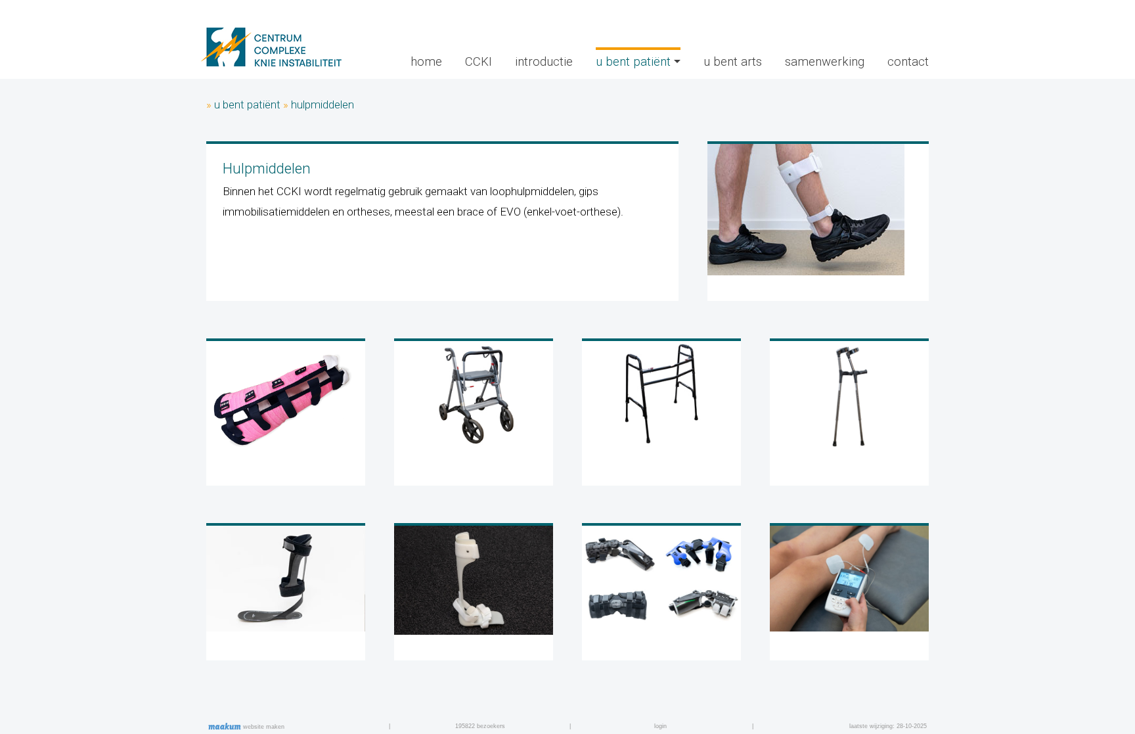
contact (908, 62)
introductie (544, 62)
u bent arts (732, 62)
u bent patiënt (247, 104)
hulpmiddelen (322, 104)
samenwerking (824, 62)
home (426, 62)
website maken (262, 726)
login (660, 726)
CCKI (478, 62)
